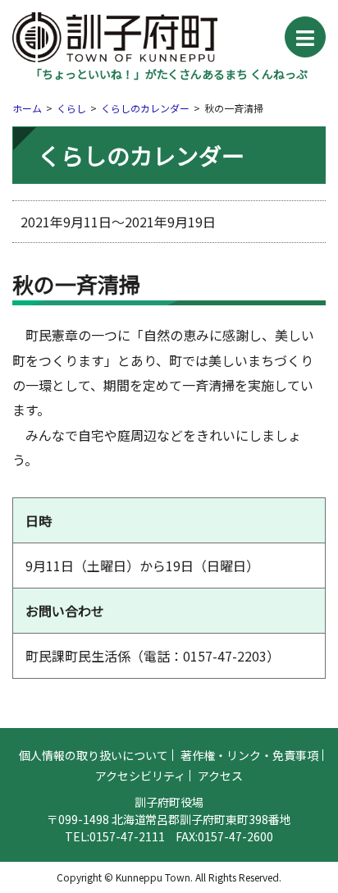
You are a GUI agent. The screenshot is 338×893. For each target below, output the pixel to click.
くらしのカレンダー (145, 108)
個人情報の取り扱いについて (93, 755)
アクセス (220, 775)
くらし (71, 108)
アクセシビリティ (140, 775)
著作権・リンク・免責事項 (249, 755)
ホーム (27, 108)
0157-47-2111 (127, 836)
